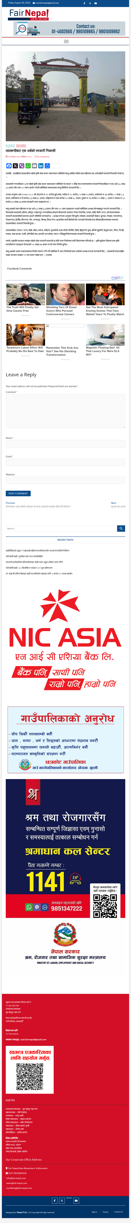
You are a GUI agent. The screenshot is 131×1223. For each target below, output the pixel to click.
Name (9, 437)
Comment (11, 391)
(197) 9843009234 (17, 1173)
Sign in (94, 1212)
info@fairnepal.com (16, 1178)
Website (10, 474)
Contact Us (118, 1212)
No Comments (43, 156)
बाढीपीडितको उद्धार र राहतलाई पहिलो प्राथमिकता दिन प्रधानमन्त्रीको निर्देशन (37, 550)
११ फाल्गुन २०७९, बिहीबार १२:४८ (20, 156)
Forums (105, 1212)
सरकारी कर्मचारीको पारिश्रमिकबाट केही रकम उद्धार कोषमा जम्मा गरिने (34, 562)
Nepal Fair (22, 1212)
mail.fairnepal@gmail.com (47, 3)
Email (9, 456)
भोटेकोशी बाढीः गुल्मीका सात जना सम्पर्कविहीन (24, 556)
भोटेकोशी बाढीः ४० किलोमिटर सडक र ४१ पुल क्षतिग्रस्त (29, 567)
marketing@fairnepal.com (19, 1188)
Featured (21, 145)
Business (10, 145)
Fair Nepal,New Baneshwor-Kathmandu (28, 1168)
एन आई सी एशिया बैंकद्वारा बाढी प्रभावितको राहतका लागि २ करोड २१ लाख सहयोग (39, 573)
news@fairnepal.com (16, 1183)
